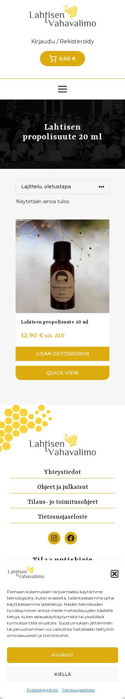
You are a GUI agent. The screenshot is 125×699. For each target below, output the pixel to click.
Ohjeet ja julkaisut (62, 487)
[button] (114, 573)
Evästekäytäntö (42, 689)
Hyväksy (62, 655)
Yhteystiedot (62, 472)
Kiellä (62, 674)
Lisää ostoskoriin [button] (62, 354)
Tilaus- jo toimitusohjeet (62, 502)
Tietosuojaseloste (78, 689)
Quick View (63, 373)
